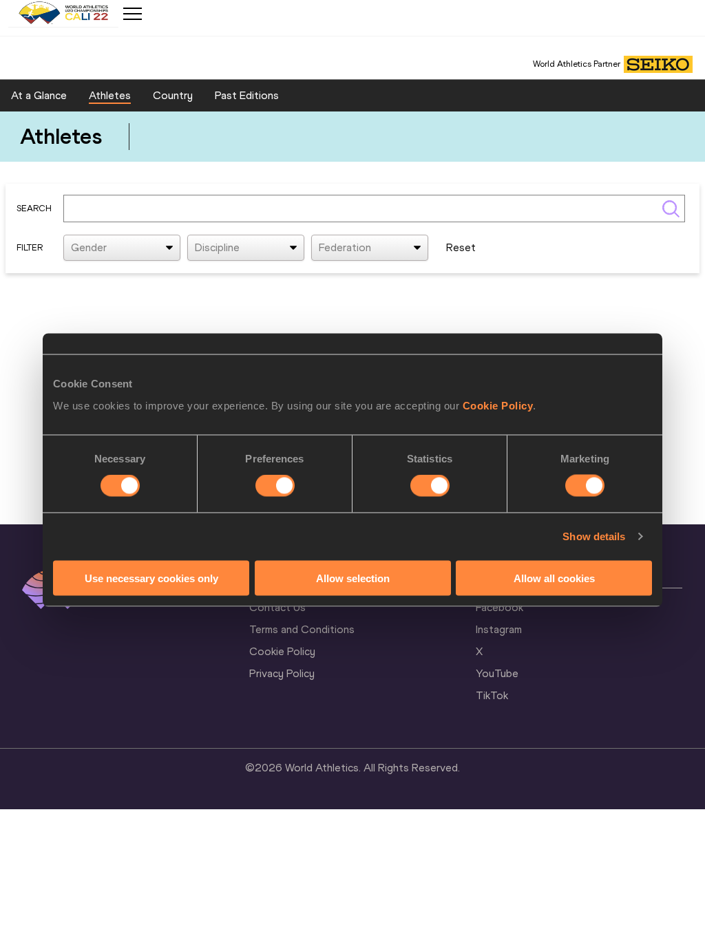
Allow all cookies (554, 578)
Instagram (499, 629)
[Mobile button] (132, 14)
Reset (461, 247)
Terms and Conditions (302, 629)
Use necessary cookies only (151, 578)
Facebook (499, 607)
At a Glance (39, 95)
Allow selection (353, 578)
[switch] (275, 486)
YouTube (497, 673)
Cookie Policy (498, 405)
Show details (593, 536)
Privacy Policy (282, 673)
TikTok (492, 695)
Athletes (110, 95)
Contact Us (277, 607)
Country (173, 95)
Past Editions (247, 95)
